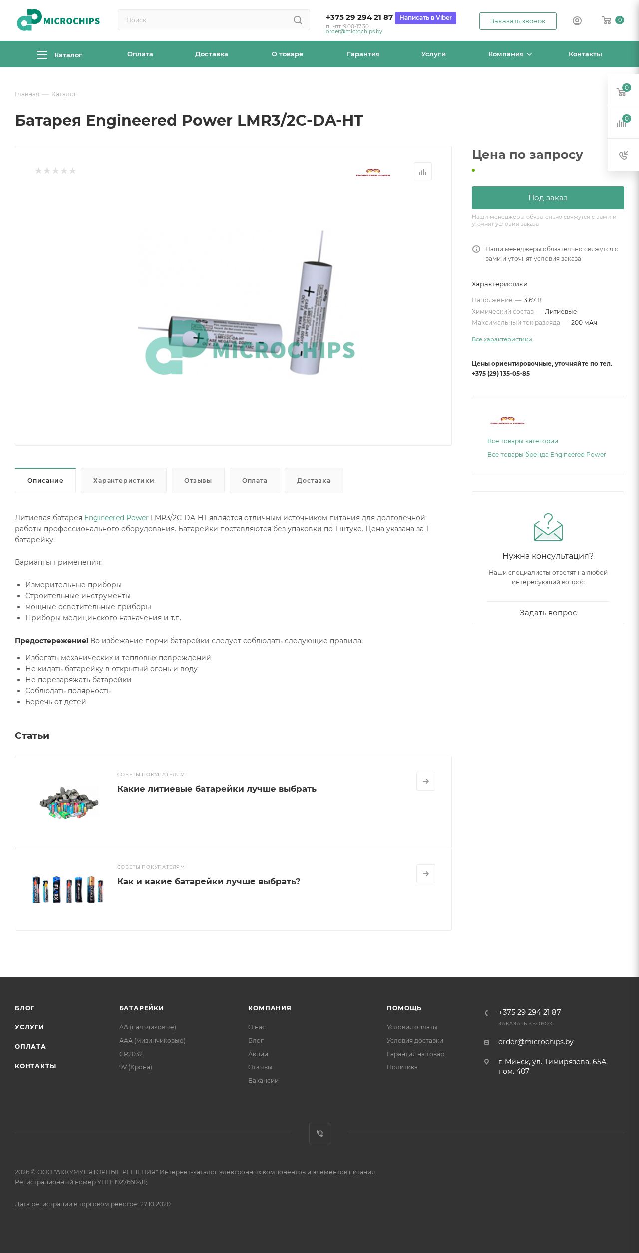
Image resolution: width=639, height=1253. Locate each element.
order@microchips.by (354, 31)
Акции (258, 1054)
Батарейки (141, 1008)
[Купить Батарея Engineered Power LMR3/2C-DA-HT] (250, 304)
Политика (402, 1067)
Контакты (35, 1066)
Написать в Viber (425, 17)
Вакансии (263, 1080)
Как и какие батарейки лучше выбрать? (209, 881)
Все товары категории (522, 441)
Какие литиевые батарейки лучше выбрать (217, 789)
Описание (45, 480)
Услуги (29, 1027)
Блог (24, 1008)
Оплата (255, 480)
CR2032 (131, 1054)
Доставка (313, 480)
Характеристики (123, 480)
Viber (319, 1133)
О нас (257, 1027)
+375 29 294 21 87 (359, 17)
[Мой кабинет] (577, 22)
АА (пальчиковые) (147, 1027)
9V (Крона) (135, 1067)
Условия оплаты (412, 1027)
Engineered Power (116, 517)
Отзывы (198, 480)
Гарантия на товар (415, 1054)
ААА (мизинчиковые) (152, 1040)
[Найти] (298, 19)
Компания (269, 1008)
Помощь (404, 1008)
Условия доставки (415, 1040)
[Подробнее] (425, 781)
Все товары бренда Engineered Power (546, 454)
